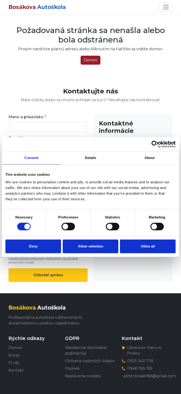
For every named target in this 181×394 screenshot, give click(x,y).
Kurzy (14, 355)
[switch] (68, 226)
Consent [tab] (31, 158)
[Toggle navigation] (166, 7)
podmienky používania (62, 258)
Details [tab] (90, 158)
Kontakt (16, 370)
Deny (33, 246)
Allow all (148, 246)
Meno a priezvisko (27, 117)
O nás (13, 362)
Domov (90, 60)
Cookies (72, 368)
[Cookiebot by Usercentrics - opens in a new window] (155, 144)
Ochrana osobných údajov (90, 361)
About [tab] (149, 158)
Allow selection (90, 246)
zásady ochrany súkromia (26, 258)
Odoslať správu (48, 275)
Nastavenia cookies (82, 376)
